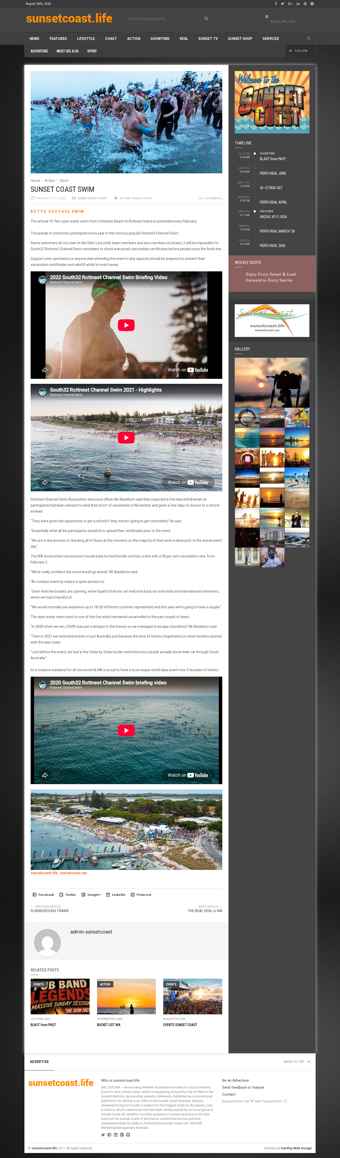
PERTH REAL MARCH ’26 (277, 231)
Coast (111, 39)
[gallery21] (272, 417)
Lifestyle (86, 39)
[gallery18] (272, 437)
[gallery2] (297, 537)
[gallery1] (247, 557)
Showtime (160, 39)
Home (35, 181)
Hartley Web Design (296, 1148)
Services (271, 39)
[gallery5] (297, 517)
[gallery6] (272, 517)
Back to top (294, 1061)
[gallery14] (297, 457)
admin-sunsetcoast (92, 198)
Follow (300, 51)
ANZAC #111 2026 (273, 216)
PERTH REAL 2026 (272, 245)
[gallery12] (272, 477)
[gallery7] (247, 517)
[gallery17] (297, 437)
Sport (64, 181)
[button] (308, 38)
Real (184, 39)
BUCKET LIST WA (108, 1025)
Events (136, 198)
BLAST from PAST (43, 1025)
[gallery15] (272, 457)
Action (133, 39)
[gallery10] (247, 498)
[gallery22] (247, 417)
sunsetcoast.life (44, 1148)
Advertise (39, 1062)
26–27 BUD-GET (271, 188)
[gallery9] (272, 498)
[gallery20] (297, 417)
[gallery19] (247, 437)
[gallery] (272, 557)
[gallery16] (247, 457)
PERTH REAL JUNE (273, 173)
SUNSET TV (208, 39)
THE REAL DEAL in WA (205, 911)
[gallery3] (272, 537)
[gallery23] (272, 383)
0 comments (213, 198)
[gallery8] (297, 498)
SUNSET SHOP (240, 39)
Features (58, 39)
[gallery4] (247, 537)
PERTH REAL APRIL (273, 202)
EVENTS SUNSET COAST (180, 1025)
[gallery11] (297, 477)
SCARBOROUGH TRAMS (50, 911)
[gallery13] (247, 477)
